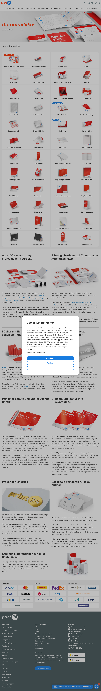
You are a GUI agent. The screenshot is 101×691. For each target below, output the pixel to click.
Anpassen (50, 368)
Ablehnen (50, 363)
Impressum (41, 352)
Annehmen (50, 358)
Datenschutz (31, 352)
